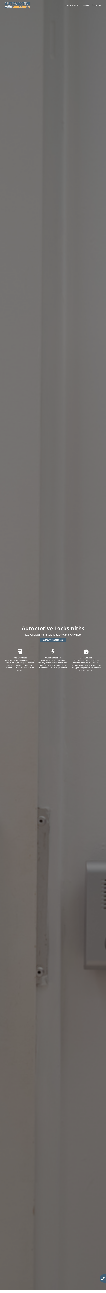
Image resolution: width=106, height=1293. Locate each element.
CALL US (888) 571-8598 (54, 640)
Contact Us (96, 5)
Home (66, 5)
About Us (86, 5)
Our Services (75, 5)
